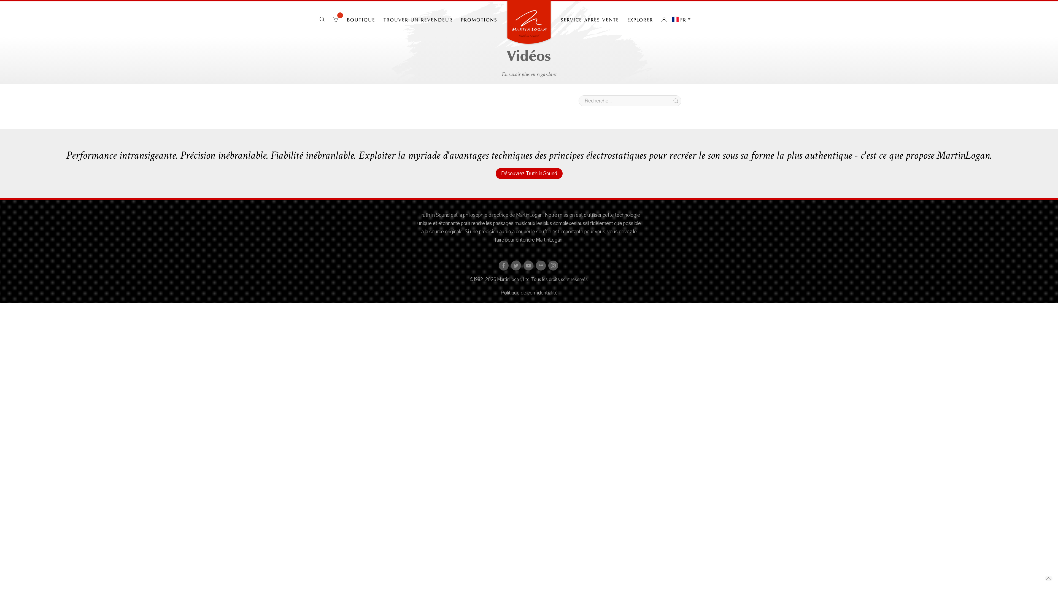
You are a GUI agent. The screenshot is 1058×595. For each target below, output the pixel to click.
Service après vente (590, 19)
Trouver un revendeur (418, 19)
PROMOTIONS (479, 19)
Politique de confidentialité (529, 292)
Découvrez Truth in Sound (529, 173)
